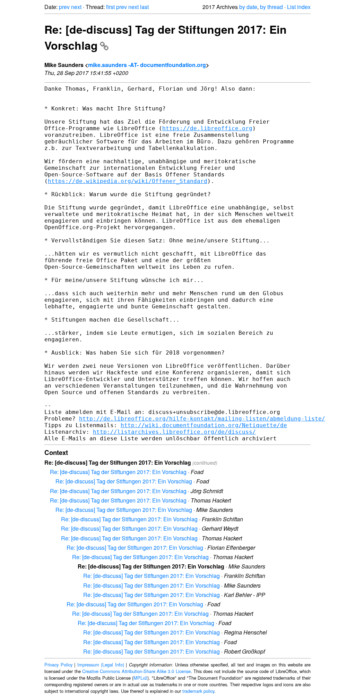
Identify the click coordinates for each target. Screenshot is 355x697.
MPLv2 (140, 677)
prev (64, 7)
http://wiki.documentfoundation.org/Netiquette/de (204, 425)
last (144, 7)
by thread (271, 7)
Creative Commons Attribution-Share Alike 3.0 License (136, 671)
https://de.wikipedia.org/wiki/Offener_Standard (127, 181)
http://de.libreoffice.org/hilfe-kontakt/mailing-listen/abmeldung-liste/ (202, 418)
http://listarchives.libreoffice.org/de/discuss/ (174, 432)
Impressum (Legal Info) (100, 664)
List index (299, 7)
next (76, 7)
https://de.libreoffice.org (207, 128)
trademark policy (198, 691)
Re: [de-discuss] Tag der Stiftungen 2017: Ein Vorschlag (118, 472)
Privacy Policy (58, 664)
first (110, 7)
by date (248, 7)
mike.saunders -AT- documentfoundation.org (147, 65)
